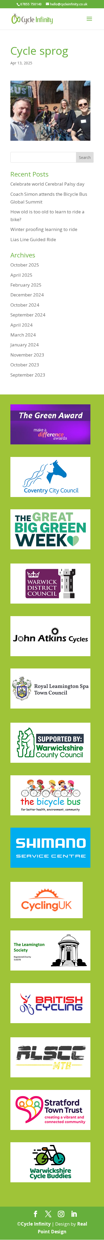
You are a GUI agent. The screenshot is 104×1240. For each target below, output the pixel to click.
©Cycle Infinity (34, 1224)
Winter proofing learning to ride (43, 229)
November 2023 (27, 355)
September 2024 (27, 315)
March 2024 (23, 335)
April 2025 (21, 275)
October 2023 (24, 365)
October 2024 (24, 305)
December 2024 (27, 295)
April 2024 (21, 325)
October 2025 (24, 265)
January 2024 (24, 345)
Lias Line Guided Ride (33, 239)
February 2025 (26, 285)
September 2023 (27, 375)
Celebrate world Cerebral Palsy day (47, 184)
